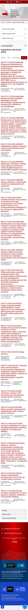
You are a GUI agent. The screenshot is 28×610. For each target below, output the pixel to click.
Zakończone (24, 57)
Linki (24, 5)
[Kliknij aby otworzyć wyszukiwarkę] (20, 2)
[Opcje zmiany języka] (17, 2)
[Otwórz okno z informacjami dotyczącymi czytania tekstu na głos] (2, 46)
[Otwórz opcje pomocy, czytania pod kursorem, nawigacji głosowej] (25, 607)
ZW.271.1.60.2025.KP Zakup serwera (12, 353)
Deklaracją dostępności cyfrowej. (14, 578)
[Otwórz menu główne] (7, 2)
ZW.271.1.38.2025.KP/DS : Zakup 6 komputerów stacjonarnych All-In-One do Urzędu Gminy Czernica (13, 476)
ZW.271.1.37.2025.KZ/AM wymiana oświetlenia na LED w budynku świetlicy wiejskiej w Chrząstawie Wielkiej (14, 494)
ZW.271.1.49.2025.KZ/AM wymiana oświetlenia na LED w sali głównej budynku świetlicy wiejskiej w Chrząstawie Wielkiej (14, 428)
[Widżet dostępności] (11, 2)
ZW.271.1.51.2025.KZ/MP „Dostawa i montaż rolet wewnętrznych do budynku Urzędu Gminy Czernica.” (12, 394)
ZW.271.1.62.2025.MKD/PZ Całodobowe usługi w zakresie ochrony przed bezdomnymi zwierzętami (14, 147)
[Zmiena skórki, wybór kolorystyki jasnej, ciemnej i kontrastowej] (14, 2)
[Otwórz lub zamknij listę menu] (25, 29)
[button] (14, 541)
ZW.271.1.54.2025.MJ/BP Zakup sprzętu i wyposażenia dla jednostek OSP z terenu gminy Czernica (13, 410)
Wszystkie (3, 57)
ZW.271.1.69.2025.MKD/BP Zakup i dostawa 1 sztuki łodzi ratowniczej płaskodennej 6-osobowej (13, 183)
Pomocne (3, 5)
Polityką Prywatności (11, 597)
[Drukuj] (25, 46)
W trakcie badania (16, 57)
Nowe (9, 57)
